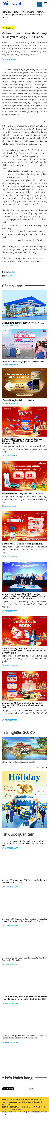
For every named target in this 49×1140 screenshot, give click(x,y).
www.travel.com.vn (10, 162)
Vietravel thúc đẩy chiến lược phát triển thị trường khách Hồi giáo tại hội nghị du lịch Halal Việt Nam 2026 (24, 998)
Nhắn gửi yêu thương (14, 192)
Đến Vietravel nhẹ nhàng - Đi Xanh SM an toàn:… (23, 493)
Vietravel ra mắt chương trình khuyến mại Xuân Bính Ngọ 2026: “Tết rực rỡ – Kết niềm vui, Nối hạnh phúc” (22, 705)
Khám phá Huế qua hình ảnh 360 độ (18, 762)
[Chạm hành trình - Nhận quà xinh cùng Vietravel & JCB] (24, 345)
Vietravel (39, 75)
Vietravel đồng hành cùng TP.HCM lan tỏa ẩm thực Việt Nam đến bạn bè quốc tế (24, 881)
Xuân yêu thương (34, 129)
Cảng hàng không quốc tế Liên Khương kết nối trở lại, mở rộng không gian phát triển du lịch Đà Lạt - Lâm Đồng (24, 843)
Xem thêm (41, 767)
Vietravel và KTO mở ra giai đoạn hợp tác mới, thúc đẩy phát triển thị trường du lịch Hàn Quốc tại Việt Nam (24, 920)
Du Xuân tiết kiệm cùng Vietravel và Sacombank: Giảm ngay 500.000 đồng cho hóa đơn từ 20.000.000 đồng (23, 441)
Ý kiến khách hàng (17, 1077)
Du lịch (44, 102)
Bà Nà (33, 78)
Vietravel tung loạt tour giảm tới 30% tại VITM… (23, 323)
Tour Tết (11, 272)
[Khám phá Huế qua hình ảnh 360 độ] (24, 753)
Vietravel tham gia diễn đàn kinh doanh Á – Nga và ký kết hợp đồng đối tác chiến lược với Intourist (24, 1037)
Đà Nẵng (25, 78)
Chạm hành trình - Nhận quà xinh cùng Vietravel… (23, 361)
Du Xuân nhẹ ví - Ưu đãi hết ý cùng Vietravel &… (23, 543)
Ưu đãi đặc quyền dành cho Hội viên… (18, 400)
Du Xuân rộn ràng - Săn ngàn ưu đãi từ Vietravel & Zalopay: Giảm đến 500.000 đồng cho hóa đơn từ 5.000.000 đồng (24, 650)
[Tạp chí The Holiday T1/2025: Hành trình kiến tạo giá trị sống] (24, 799)
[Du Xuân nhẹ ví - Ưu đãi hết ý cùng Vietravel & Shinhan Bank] (24, 526)
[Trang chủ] (12, 4)
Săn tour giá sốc (21, 159)
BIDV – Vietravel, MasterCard (15, 177)
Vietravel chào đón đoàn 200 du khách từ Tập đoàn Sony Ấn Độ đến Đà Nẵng (24, 959)
